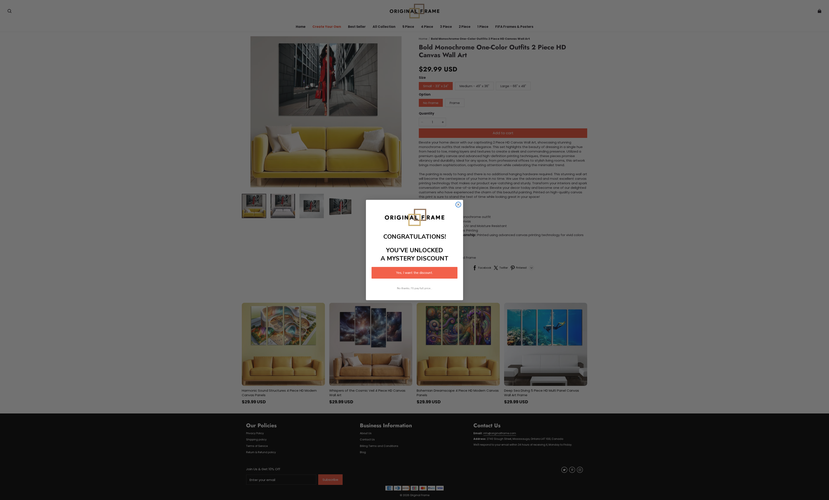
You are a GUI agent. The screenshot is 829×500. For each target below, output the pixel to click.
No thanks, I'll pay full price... (414, 288)
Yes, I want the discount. (414, 272)
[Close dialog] (458, 204)
